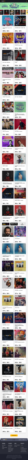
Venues (3, 446)
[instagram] (14, 439)
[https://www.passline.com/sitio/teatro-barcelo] (22, 224)
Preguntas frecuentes (4, 447)
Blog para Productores (10, 448)
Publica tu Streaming (10, 449)
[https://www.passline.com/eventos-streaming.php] (5, 224)
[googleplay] (20, 439)
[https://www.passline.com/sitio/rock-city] (14, 224)
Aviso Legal (15, 446)
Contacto (3, 448)
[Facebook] (13, 439)
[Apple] (24, 439)
